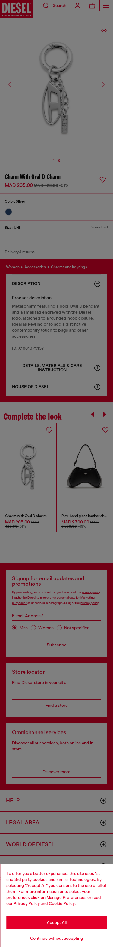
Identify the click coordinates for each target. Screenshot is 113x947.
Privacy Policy (27, 903)
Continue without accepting (56, 938)
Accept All (57, 922)
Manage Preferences (66, 897)
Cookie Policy (62, 903)
